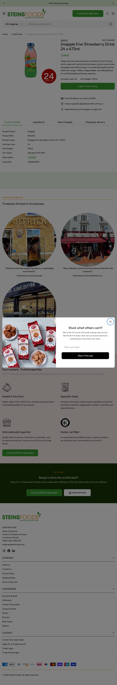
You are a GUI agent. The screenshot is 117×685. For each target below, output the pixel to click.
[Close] (110, 322)
